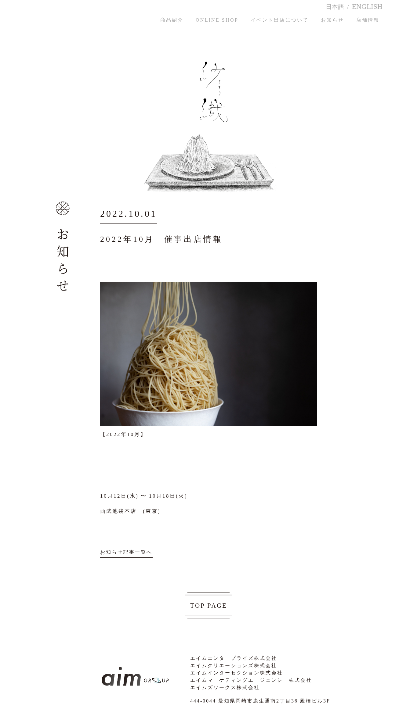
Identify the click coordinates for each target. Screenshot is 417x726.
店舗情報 (367, 20)
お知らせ (332, 20)
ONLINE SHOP (217, 20)
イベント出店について (280, 20)
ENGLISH (367, 6)
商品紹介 (171, 20)
